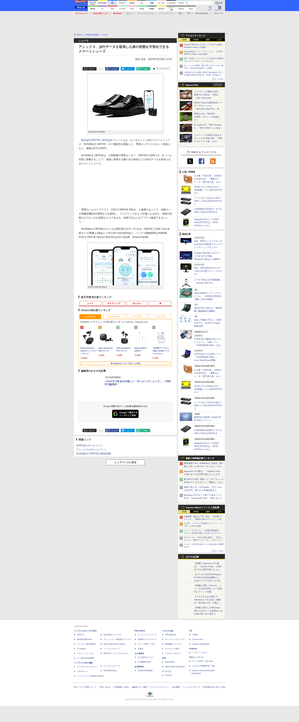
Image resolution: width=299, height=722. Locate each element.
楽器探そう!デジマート (147, 639)
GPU (180, 13)
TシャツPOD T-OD (146, 644)
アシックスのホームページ (91, 449)
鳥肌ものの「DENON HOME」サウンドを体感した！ (207, 116)
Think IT (80, 635)
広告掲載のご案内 (121, 687)
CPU (189, 13)
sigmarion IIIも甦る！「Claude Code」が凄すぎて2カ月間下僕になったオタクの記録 (203, 474)
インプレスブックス (112, 666)
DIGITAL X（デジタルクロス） (116, 653)
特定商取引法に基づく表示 (214, 687)
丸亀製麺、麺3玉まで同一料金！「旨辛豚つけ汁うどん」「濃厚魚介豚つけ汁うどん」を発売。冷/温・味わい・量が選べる (203, 519)
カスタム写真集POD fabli (203, 666)
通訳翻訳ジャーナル (173, 644)
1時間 (184, 40)
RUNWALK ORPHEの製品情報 (93, 453)
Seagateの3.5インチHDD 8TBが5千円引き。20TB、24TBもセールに (207, 222)
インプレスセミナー (112, 649)
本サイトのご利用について (85, 687)
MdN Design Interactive (175, 667)
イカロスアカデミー (173, 653)
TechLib (168, 675)
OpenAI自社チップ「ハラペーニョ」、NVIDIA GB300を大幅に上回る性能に (208, 296)
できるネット (82, 671)
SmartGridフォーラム (112, 635)
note (145, 69)
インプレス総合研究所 (86, 644)
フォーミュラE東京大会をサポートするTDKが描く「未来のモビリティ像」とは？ (208, 138)
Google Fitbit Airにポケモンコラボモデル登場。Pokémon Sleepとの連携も (207, 256)
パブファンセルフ (199, 653)
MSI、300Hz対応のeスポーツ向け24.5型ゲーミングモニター (208, 271)
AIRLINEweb (170, 635)
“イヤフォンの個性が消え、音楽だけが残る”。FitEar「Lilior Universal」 (207, 94)
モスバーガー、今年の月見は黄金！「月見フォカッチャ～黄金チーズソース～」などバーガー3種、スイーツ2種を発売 (203, 540)
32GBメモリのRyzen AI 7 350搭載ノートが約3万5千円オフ (208, 190)
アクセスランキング (195, 35)
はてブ (129, 69)
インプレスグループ (191, 687)
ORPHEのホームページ (89, 445)
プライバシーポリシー (159, 687)
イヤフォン (90, 316)
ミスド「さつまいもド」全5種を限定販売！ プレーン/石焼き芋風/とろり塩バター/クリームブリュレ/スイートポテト (203, 533)
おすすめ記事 (192, 556)
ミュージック (113, 316)
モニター (129, 13)
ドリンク (137, 316)
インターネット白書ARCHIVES (90, 676)
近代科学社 (139, 667)
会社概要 (176, 687)
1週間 (207, 40)
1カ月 (219, 40)
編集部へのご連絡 (139, 687)
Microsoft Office (201, 13)
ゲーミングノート (166, 13)
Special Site (192, 85)
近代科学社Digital (145, 670)
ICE (190, 631)
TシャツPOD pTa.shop (202, 661)
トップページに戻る (125, 462)
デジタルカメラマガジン (87, 667)
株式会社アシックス (114, 140)
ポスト (91, 69)
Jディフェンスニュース (175, 639)
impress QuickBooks (201, 644)
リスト (100, 69)
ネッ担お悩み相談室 (85, 658)
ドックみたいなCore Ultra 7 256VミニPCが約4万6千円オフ (208, 201)
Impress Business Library (114, 644)
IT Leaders (81, 649)
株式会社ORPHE (90, 140)
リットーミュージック (147, 635)
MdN (164, 658)
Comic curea (197, 639)
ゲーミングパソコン (146, 13)
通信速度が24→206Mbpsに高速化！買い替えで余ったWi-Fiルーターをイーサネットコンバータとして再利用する (204, 466)
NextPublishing (110, 670)
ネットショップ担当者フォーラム (118, 639)
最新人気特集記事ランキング (200, 458)
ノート (90, 303)
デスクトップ (113, 303)
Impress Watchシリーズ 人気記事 (202, 507)
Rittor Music (140, 631)
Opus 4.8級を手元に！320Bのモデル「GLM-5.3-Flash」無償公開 (208, 323)
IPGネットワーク (196, 657)
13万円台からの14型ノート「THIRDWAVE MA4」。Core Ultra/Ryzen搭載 (207, 357)
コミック (160, 316)
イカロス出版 (167, 631)
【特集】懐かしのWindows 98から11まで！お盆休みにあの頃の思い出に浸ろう (208, 610)
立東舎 (140, 649)
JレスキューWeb (172, 649)
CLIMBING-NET (144, 662)
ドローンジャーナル (85, 653)
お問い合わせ (105, 687)
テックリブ (166, 671)
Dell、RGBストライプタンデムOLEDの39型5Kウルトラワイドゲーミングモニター (208, 244)
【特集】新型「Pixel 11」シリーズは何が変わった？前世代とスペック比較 (208, 588)
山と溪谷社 (139, 653)
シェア (114, 69)
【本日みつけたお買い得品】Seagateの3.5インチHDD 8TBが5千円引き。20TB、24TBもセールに (204, 75)
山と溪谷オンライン (146, 657)
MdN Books (170, 662)
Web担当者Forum (84, 639)
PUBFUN (193, 649)
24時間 (196, 40)
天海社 (195, 635)
